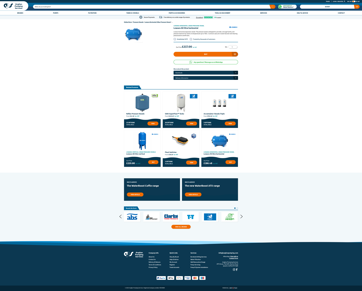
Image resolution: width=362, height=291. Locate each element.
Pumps (55, 13)
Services (263, 13)
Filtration (92, 13)
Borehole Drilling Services (199, 257)
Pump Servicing (195, 265)
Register (172, 265)
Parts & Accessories (177, 13)
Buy (205, 54)
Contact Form (233, 258)
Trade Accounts (174, 267)
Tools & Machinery (222, 13)
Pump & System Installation (199, 267)
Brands (20, 13)
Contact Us (152, 259)
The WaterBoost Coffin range (143, 185)
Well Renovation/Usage (198, 262)
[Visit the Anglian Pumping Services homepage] (14, 6)
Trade (328, 1)
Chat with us (234, 256)
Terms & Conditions (155, 265)
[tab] (235, 208)
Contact (341, 13)
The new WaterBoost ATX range (202, 185)
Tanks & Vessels (132, 13)
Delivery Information (181, 78)
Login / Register (338, 1)
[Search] (272, 7)
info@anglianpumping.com (228, 253)
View (153, 123)
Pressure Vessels (138, 22)
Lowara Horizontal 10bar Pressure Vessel (158, 22)
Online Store (128, 22)
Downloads (178, 73)
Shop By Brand (174, 257)
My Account (173, 262)
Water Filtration (196, 259)
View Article (135, 194)
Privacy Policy (153, 267)
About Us (152, 257)
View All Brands (181, 227)
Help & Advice (302, 13)
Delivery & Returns (154, 262)
